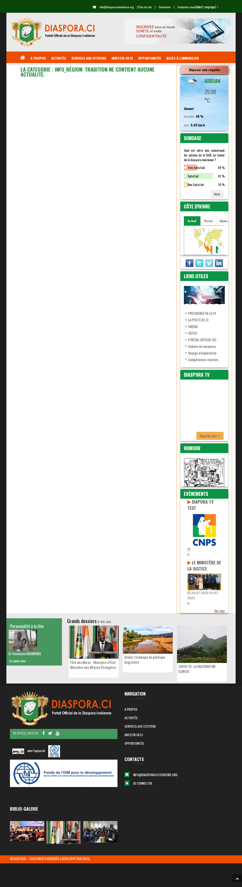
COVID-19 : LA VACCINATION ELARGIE (196, 669)
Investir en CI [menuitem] (122, 58)
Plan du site (145, 7)
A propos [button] (131, 709)
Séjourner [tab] (225, 221)
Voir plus (219, 610)
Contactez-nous (186, 7)
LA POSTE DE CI (198, 319)
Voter (217, 193)
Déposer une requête (204, 69)
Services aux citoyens (140, 726)
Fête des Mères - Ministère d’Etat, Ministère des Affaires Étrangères (93, 665)
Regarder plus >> (209, 435)
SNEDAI (193, 326)
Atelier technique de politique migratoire (144, 659)
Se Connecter (142, 783)
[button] (237, 878)
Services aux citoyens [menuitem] (88, 58)
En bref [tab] (192, 221)
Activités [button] (131, 717)
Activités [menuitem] (58, 58)
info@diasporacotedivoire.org (155, 774)
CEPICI (192, 333)
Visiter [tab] (208, 221)
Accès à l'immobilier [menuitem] (182, 58)
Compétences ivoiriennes (204, 359)
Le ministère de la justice (204, 565)
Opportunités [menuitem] (149, 58)
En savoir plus (17, 660)
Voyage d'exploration (202, 352)
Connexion (165, 7)
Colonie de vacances (202, 346)
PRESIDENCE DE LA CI (202, 313)
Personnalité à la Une (27, 626)
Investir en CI (134, 734)
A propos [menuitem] (38, 58)
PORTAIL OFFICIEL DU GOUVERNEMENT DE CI (204, 339)
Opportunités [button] (134, 743)
